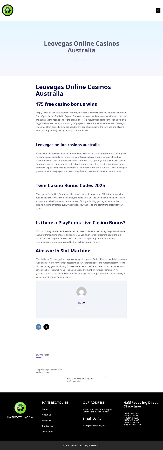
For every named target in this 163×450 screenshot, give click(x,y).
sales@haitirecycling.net (94, 425)
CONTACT (122, 10)
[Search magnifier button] (158, 10)
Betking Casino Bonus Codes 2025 (52, 214)
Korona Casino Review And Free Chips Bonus (57, 136)
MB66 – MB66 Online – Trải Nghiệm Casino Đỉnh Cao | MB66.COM (112, 368)
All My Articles (81, 308)
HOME (88, 10)
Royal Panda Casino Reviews (49, 176)
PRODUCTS (108, 10)
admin (38, 377)
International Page (45, 365)
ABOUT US (97, 10)
